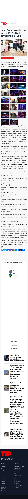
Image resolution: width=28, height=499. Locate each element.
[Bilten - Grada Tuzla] (14, 272)
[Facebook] (2, 459)
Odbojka (3, 489)
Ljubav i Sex (17, 468)
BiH (2, 468)
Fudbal (3, 482)
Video (15, 473)
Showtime (17, 472)
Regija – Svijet (5, 470)
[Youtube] (8, 459)
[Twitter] (5, 459)
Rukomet (3, 487)
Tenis (2, 485)
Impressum (17, 482)
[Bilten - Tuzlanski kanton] (14, 276)
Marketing (17, 483)
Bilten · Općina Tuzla (7, 58)
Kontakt (16, 487)
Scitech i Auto (18, 470)
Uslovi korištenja (18, 485)
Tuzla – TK (3, 466)
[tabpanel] (14, 397)
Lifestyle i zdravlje (19, 466)
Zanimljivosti (17, 475)
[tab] (14, 341)
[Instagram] (12, 459)
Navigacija (13, 24)
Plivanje (3, 491)
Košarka (3, 483)
